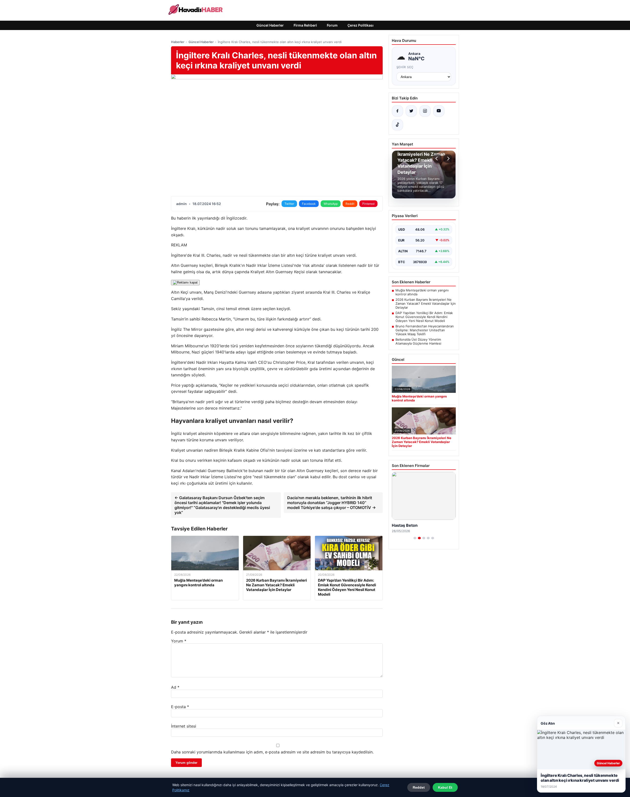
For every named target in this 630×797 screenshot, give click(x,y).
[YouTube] (438, 111)
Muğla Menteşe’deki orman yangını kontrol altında (422, 292)
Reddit (350, 204)
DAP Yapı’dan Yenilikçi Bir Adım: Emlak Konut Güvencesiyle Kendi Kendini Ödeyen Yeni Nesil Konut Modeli (424, 317)
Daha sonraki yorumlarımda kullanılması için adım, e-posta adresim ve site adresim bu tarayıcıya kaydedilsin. (272, 751)
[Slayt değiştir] (414, 538)
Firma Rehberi (305, 25)
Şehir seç (405, 67)
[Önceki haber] (437, 158)
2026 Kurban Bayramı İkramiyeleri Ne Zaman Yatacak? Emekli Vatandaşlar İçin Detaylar (425, 303)
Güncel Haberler (270, 25)
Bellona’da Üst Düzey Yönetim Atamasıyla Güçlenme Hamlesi (418, 341)
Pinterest (368, 204)
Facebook (309, 204)
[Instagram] (425, 111)
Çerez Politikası (360, 25)
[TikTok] (397, 124)
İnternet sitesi (183, 726)
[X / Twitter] (411, 111)
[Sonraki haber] (447, 158)
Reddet (419, 787)
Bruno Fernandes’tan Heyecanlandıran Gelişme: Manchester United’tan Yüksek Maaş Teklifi (424, 330)
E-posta (180, 706)
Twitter (289, 204)
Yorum (178, 640)
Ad (175, 687)
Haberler (177, 42)
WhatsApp (331, 204)
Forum (332, 25)
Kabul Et (445, 787)
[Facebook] (397, 111)
